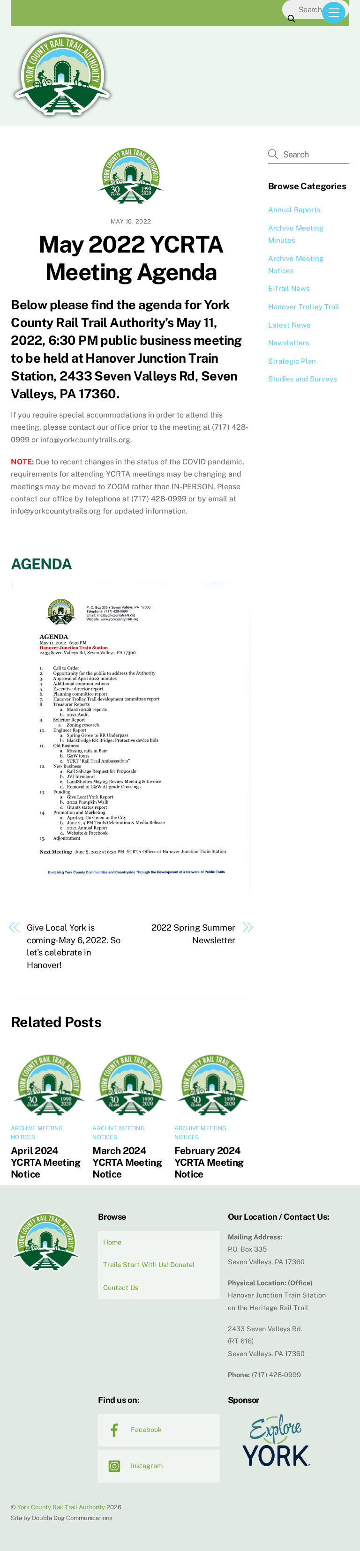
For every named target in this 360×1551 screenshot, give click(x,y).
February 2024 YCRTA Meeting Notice (209, 1162)
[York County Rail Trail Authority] (62, 116)
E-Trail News (289, 288)
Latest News (289, 325)
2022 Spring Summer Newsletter (193, 934)
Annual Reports (294, 210)
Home (112, 1242)
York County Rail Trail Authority (61, 1507)
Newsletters (288, 343)
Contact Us (120, 1287)
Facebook (145, 1429)
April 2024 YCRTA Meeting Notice (45, 1162)
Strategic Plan (292, 361)
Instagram (146, 1465)
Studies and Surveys (302, 379)
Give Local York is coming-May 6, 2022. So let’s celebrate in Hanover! (73, 946)
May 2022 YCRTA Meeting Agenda (131, 258)
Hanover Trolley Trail (303, 307)
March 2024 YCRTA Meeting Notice (127, 1162)
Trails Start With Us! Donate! (149, 1264)
